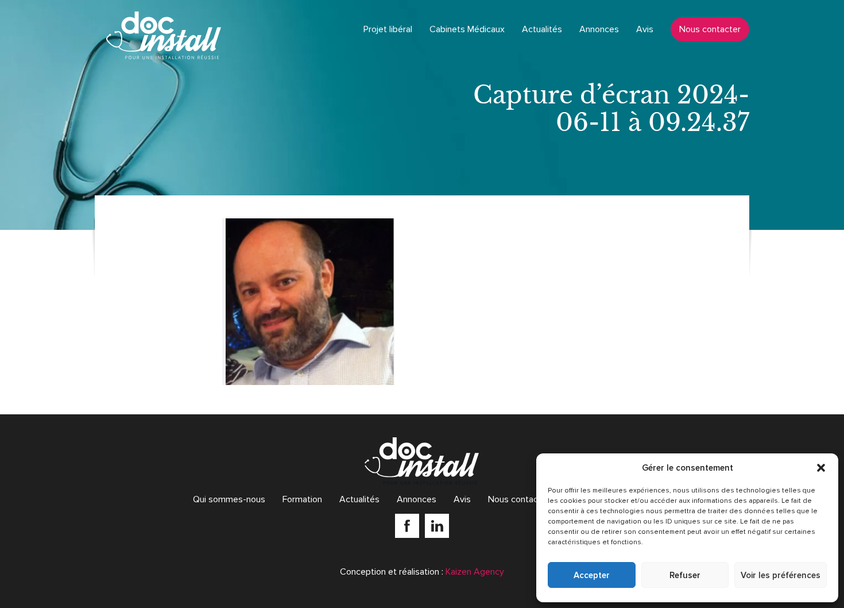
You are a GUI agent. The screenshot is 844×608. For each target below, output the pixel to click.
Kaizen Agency (475, 572)
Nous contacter (710, 29)
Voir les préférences (780, 575)
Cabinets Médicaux (467, 29)
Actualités (542, 29)
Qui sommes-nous (229, 499)
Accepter (592, 575)
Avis (644, 29)
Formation (302, 499)
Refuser (684, 575)
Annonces (599, 29)
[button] (821, 468)
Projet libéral (387, 29)
